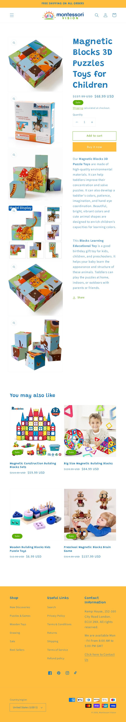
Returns (52, 633)
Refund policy (55, 658)
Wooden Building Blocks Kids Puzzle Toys (30, 549)
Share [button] (80, 297)
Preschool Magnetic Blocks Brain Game (87, 549)
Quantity (78, 114)
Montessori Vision (107, 712)
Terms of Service (57, 650)
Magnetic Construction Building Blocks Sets (33, 465)
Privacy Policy (56, 616)
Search (51, 607)
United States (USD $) (25, 707)
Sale (12, 641)
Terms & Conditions (59, 624)
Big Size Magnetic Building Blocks (88, 463)
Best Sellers (17, 650)
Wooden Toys (18, 624)
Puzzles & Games (20, 616)
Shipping (78, 108)
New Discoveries (20, 607)
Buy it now (94, 147)
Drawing (15, 633)
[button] (12, 15)
